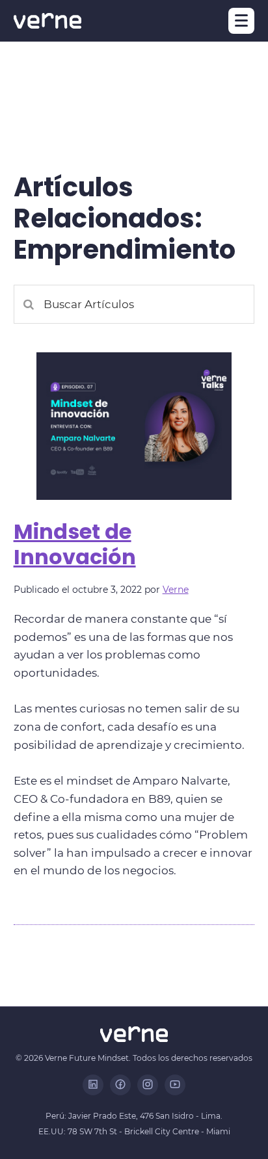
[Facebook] (120, 1084)
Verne (176, 589)
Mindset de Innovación (75, 544)
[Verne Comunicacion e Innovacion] (47, 21)
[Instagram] (147, 1084)
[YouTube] (175, 1084)
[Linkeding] (93, 1084)
